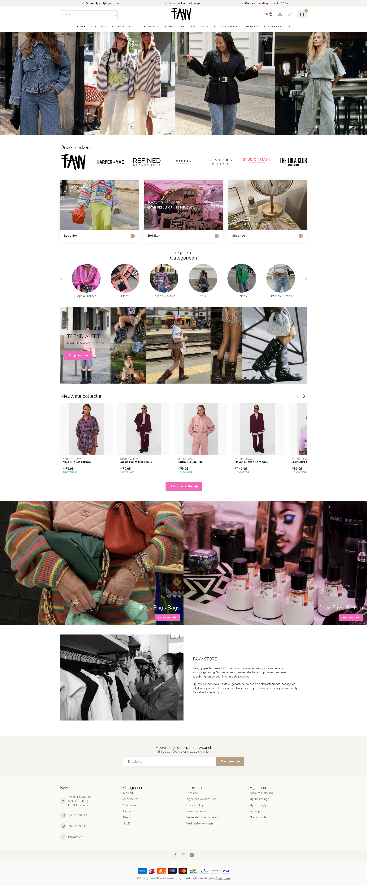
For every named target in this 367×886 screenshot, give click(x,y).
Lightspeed (184, 878)
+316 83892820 (77, 815)
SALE (204, 26)
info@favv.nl (75, 836)
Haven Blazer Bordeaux (251, 462)
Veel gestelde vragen (199, 823)
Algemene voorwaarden (201, 799)
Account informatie (261, 792)
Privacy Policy (195, 805)
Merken (252, 26)
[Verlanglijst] (289, 14)
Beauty (187, 26)
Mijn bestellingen (259, 799)
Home (81, 26)
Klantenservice (277, 26)
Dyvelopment (223, 878)
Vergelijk (254, 811)
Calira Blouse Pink (190, 462)
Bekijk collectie (181, 486)
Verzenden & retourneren (202, 817)
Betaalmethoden (196, 811)
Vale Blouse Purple (77, 462)
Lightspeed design (202, 878)
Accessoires (122, 26)
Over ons (192, 792)
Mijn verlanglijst (258, 805)
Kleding (97, 26)
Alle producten (258, 817)
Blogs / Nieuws (227, 26)
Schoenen (148, 26)
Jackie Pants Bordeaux (136, 462)
